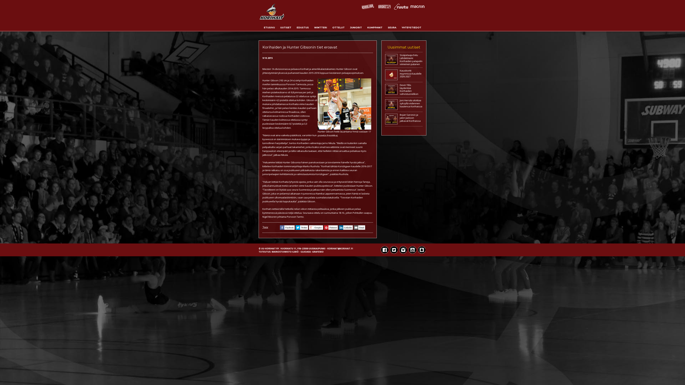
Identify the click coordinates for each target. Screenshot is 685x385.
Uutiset (285, 27)
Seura (392, 27)
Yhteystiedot (411, 27)
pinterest (333, 227)
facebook (289, 227)
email (361, 227)
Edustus (303, 27)
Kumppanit (374, 27)
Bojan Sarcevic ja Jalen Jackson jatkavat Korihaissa (410, 117)
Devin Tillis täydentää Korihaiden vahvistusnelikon (409, 89)
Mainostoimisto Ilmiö (285, 251)
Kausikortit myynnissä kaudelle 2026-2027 (411, 73)
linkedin (348, 227)
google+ (318, 227)
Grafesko (318, 251)
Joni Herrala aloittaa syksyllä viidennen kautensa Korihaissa (411, 103)
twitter (304, 227)
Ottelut (338, 27)
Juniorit (356, 27)
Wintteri (320, 27)
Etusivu (269, 27)
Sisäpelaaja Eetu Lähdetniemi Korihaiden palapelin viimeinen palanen (411, 59)
